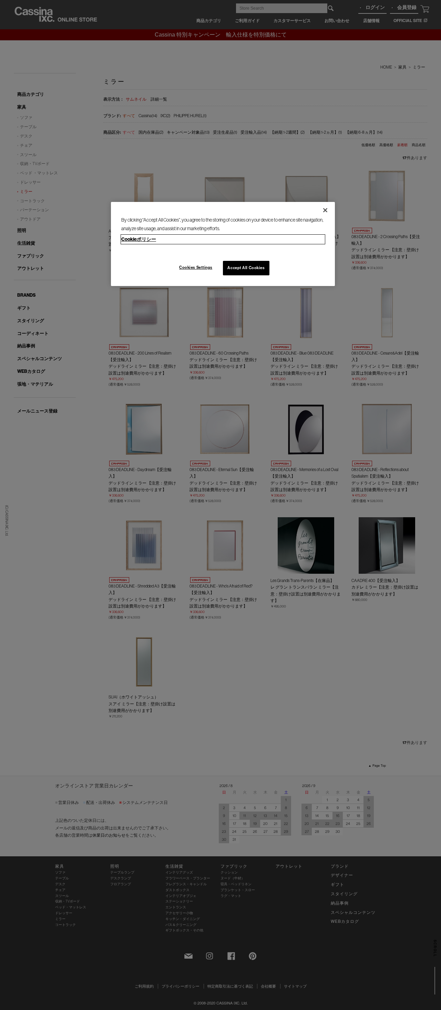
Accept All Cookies (246, 267)
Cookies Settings (195, 267)
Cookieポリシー (138, 239)
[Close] (325, 210)
